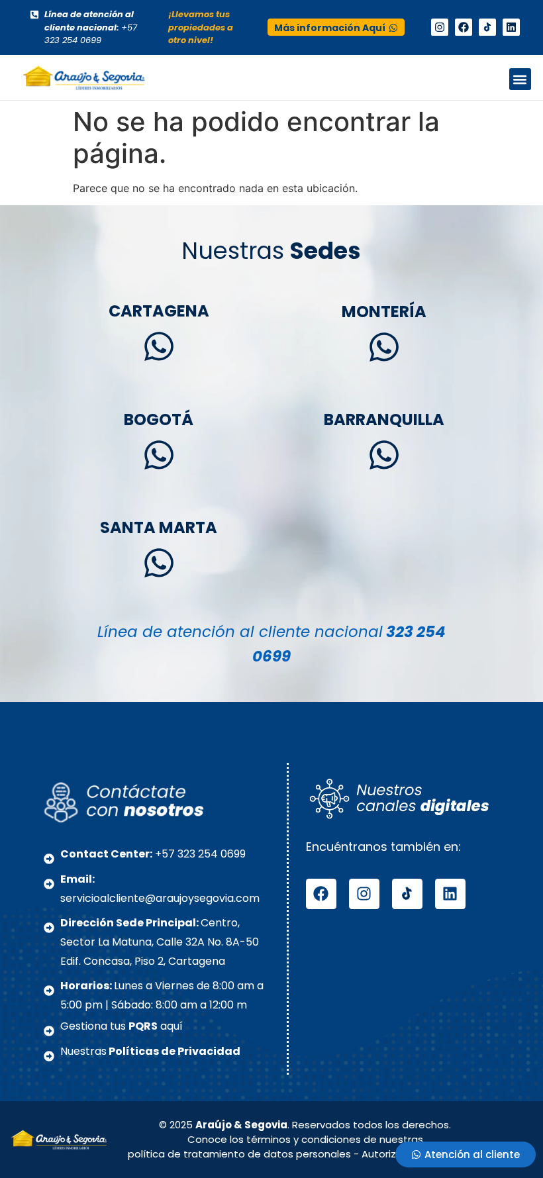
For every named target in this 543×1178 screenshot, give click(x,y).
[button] (520, 79)
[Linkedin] (511, 27)
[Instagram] (439, 27)
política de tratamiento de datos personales (239, 1154)
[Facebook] (463, 27)
